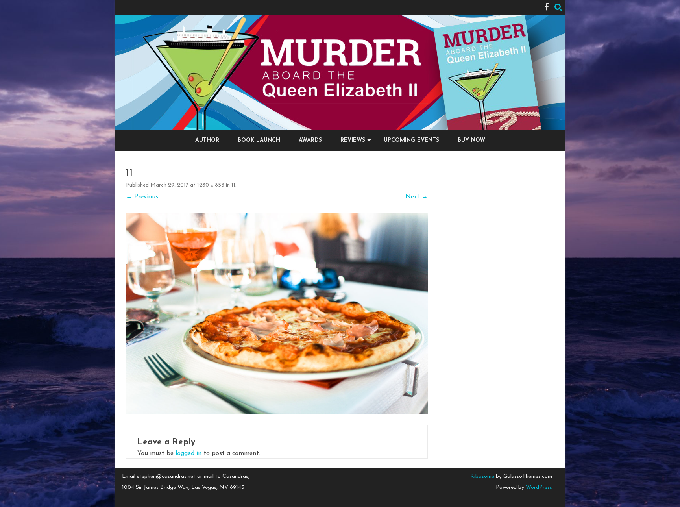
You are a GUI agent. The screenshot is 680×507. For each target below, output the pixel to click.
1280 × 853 (210, 185)
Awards (310, 140)
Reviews (352, 140)
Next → (416, 197)
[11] (277, 313)
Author (207, 140)
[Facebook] (546, 8)
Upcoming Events (411, 140)
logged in (188, 453)
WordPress (538, 487)
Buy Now (471, 140)
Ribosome (482, 476)
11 (233, 185)
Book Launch (259, 140)
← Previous (142, 197)
